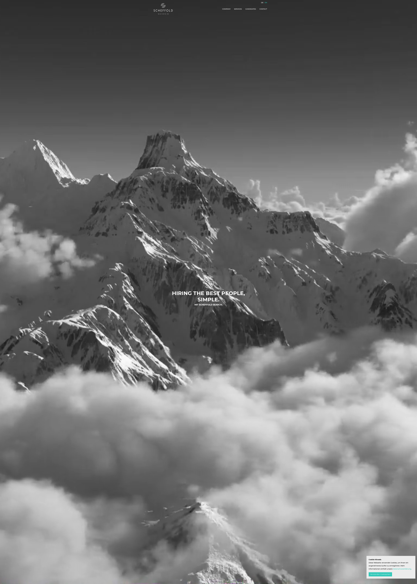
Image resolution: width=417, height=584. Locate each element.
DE (262, 3)
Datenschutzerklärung (402, 569)
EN (266, 3)
